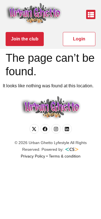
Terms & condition (65, 156)
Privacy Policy (33, 156)
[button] (90, 14)
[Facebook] (45, 129)
